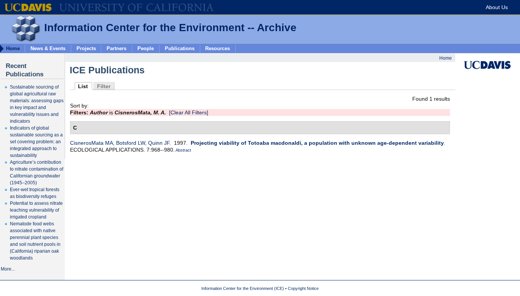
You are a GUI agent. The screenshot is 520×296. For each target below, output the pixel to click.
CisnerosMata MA (91, 143)
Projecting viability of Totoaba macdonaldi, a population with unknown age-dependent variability (317, 143)
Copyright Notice (303, 288)
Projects (86, 48)
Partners (116, 48)
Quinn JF (158, 143)
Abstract (183, 150)
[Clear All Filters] (188, 112)
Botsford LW (130, 143)
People (145, 48)
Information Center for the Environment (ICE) (242, 288)
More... (8, 269)
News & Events (47, 48)
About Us (497, 7)
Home (445, 57)
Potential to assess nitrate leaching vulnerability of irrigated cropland (36, 210)
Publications (180, 48)
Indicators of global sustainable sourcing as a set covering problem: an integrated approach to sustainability (36, 141)
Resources (217, 48)
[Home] (20, 40)
